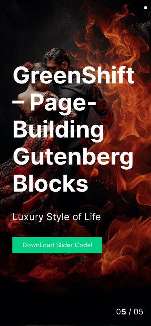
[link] (75, 163)
